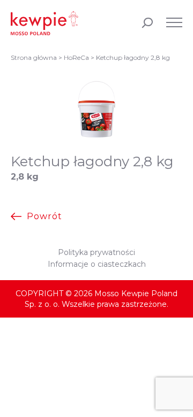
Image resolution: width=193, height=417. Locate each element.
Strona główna (34, 57)
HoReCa (76, 57)
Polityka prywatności (96, 252)
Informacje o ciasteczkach (97, 264)
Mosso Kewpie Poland (44, 23)
